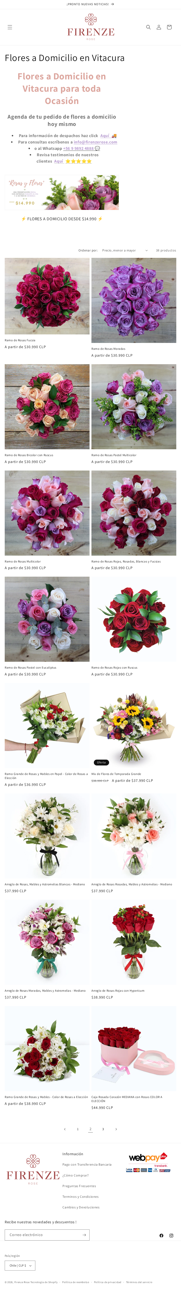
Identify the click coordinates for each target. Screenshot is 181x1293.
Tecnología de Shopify (44, 1282)
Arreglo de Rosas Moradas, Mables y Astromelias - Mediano (45, 991)
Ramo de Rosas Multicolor (23, 561)
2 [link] (91, 1128)
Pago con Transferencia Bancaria (87, 1164)
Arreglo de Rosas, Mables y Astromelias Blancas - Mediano (45, 884)
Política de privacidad (107, 1282)
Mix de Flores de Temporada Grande (116, 774)
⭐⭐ (86, 161)
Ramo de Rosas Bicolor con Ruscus (29, 455)
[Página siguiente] (116, 1129)
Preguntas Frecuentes (79, 1186)
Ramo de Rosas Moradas (108, 349)
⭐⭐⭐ (73, 161)
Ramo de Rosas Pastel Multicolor (113, 455)
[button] (10, 27)
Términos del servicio (139, 1282)
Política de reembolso (75, 1282)
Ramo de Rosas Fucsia (20, 340)
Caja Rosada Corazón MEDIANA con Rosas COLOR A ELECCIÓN (126, 1099)
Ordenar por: (88, 250)
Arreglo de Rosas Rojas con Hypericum (118, 991)
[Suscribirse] (84, 1235)
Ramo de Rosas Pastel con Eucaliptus (30, 668)
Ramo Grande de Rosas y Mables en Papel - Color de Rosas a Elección (46, 776)
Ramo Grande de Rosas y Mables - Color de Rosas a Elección (46, 1097)
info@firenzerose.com (95, 142)
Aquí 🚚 (108, 135)
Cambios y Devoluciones (80, 1207)
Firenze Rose (22, 1282)
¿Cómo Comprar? (75, 1175)
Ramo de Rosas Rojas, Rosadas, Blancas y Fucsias (125, 561)
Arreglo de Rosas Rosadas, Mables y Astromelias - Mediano (131, 884)
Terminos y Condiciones (80, 1196)
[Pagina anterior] (65, 1129)
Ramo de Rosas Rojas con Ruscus (114, 668)
